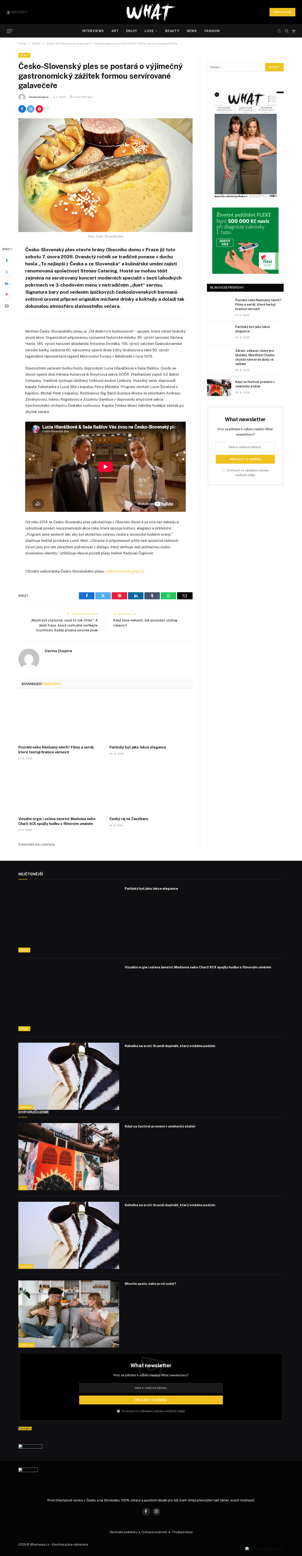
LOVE (149, 31)
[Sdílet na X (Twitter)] (30, 109)
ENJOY (131, 31)
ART (115, 31)
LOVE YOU (26, 1345)
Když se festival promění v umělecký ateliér (255, 384)
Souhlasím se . (153, 1411)
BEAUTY (172, 31)
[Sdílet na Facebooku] (22, 109)
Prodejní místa (182, 1532)
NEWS (192, 31)
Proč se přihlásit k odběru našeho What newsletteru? (151, 1375)
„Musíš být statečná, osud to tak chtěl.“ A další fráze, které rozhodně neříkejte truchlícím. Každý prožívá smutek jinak (64, 625)
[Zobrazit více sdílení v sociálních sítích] (48, 109)
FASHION (212, 31)
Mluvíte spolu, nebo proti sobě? (150, 1284)
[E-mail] (6, 305)
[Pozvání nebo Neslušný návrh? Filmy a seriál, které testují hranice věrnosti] (59, 718)
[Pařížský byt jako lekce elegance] (151, 718)
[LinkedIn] (6, 283)
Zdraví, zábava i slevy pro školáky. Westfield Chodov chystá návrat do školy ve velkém (255, 357)
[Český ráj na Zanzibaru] (151, 789)
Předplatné (282, 12)
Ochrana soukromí (154, 1532)
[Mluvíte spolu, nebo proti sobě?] (68, 1314)
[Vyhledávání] (287, 31)
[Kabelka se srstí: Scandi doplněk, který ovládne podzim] (68, 1076)
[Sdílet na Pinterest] (39, 109)
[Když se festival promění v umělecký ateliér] (219, 387)
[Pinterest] (6, 294)
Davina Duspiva (38, 97)
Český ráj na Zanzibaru (128, 819)
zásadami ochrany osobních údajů (162, 1411)
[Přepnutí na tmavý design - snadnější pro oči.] (279, 31)
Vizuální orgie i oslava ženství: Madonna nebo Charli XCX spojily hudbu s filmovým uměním (57, 821)
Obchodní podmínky (123, 1532)
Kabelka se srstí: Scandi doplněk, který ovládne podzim (170, 1046)
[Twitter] (6, 272)
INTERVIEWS (93, 31)
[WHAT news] (151, 12)
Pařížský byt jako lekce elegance (137, 747)
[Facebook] (6, 260)
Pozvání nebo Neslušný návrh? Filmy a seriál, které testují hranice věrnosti (56, 749)
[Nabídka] (9, 31)
